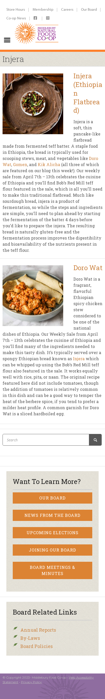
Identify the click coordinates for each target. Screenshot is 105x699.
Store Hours (15, 9)
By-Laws (30, 638)
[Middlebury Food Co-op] (37, 24)
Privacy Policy (31, 682)
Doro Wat (87, 267)
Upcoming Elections (52, 532)
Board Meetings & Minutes (52, 570)
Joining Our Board (52, 550)
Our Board (89, 9)
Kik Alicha (49, 164)
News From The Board (52, 515)
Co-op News (16, 18)
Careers (67, 9)
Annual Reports (38, 630)
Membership (43, 9)
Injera (79, 358)
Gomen (20, 164)
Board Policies (36, 646)
